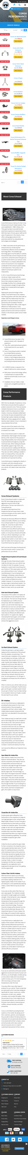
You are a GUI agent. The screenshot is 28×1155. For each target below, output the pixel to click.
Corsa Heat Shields (18, 126)
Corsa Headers (18, 92)
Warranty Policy (4, 1124)
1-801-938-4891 (23, 2)
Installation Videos (18, 1115)
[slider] (18, 54)
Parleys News (17, 1098)
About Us (16, 1104)
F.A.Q (15, 1106)
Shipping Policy (4, 1121)
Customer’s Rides (18, 1124)
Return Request (4, 1104)
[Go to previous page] (18, 182)
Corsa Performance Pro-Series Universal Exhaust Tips (18, 139)
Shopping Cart (4, 1098)
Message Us (6, 1089)
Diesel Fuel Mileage (18, 1121)
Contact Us (16, 1101)
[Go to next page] (25, 182)
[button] (14, 25)
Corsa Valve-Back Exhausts (18, 65)
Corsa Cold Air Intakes (18, 103)
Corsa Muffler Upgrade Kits (18, 154)
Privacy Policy (4, 1118)
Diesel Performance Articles (20, 1118)
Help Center (4, 1106)
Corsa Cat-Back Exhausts (18, 36)
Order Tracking (4, 1101)
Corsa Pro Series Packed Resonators (18, 167)
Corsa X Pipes (18, 78)
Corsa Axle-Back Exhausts (18, 49)
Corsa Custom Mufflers (18, 114)
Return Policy (4, 1115)
